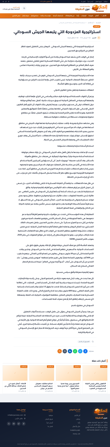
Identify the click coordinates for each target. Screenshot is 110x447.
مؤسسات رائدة (45, 15)
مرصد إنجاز (25, 15)
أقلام (97, 15)
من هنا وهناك (69, 15)
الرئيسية (98, 23)
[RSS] (9, 424)
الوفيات (83, 15)
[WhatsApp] (75, 351)
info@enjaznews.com (15, 415)
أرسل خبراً (90, 1)
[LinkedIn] (70, 351)
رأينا (78, 15)
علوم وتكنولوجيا (75, 430)
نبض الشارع (16, 15)
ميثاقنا (105, 1)
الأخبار (104, 15)
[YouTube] (3, 1)
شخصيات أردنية (58, 15)
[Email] (65, 351)
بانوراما (91, 15)
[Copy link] (59, 351)
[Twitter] (6, 1)
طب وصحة (76, 434)
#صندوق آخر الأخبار (84, 341)
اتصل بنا (83, 1)
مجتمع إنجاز (34, 15)
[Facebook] (8, 1)
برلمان (78, 419)
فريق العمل (98, 1)
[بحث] (24, 8)
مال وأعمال (76, 426)
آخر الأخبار (90, 23)
